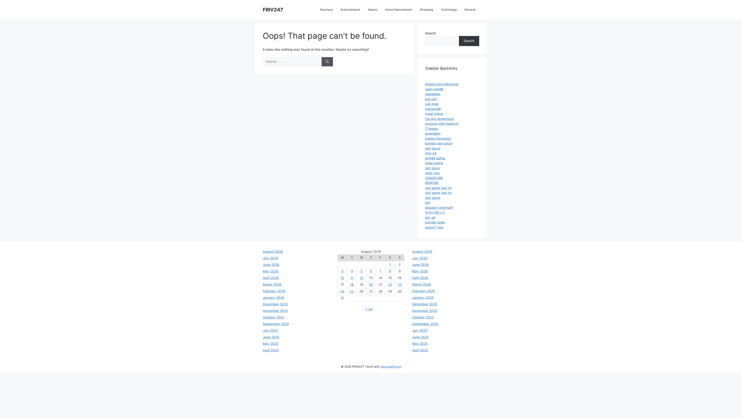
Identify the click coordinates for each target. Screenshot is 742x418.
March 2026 (272, 284)
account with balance (441, 124)
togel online (434, 114)
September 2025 (276, 324)
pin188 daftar (435, 158)
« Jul (369, 309)
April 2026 (271, 278)
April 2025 (271, 350)
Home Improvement (398, 9)
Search (430, 33)
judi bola (431, 104)
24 (342, 291)
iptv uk (430, 217)
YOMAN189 (434, 178)
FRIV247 (273, 10)
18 (352, 285)
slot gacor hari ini (438, 188)
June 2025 (271, 337)
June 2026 (271, 265)
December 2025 (275, 304)
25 (352, 291)
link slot (431, 99)
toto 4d (431, 153)
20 (371, 285)
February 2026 (274, 291)
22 (390, 285)
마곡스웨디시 (435, 212)
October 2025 (273, 317)
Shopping (426, 9)
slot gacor (432, 148)
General (470, 9)
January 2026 (273, 298)
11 (351, 278)
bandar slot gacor (439, 143)
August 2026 (273, 252)
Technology (449, 9)
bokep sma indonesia (441, 84)
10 (342, 278)
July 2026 (270, 258)
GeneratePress (390, 366)
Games (372, 9)
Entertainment (350, 9)
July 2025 (270, 330)
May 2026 (270, 271)
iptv (428, 203)
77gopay (431, 129)
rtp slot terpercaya (439, 119)
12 (361, 278)
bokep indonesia (438, 138)
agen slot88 (434, 89)
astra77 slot (434, 227)
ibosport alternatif (439, 208)
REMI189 (431, 183)
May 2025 (270, 344)
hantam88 (433, 109)
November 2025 (275, 311)
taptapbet (432, 94)
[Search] (327, 61)
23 (400, 285)
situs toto (432, 173)
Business (326, 9)
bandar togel (435, 222)
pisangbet (433, 133)
